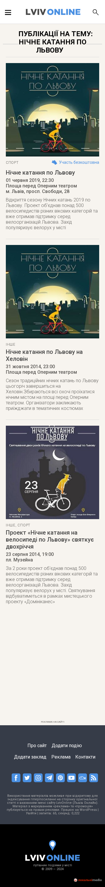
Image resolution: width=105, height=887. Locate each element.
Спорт (12, 163)
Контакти (85, 757)
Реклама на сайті (52, 722)
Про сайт (37, 745)
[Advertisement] (52, 665)
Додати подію (67, 745)
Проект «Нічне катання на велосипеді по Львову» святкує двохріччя (50, 539)
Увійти (31, 813)
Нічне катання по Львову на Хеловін (44, 355)
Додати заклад (30, 757)
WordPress (88, 810)
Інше (10, 344)
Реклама (61, 757)
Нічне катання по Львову (40, 172)
